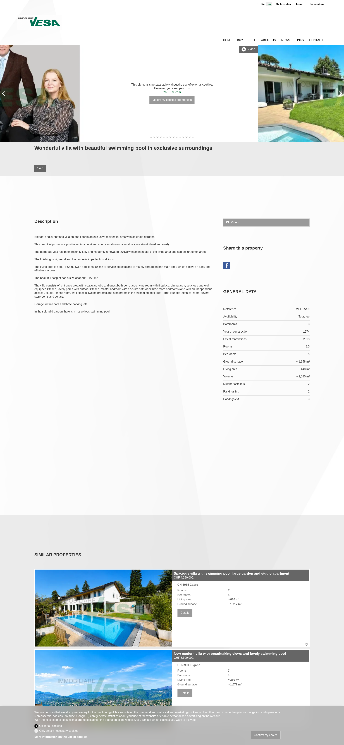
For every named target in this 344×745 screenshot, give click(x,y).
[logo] (39, 22)
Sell (252, 40)
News (285, 40)
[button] (3, 93)
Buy (240, 40)
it (257, 4)
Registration (316, 4)
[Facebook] (226, 266)
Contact (316, 40)
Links (299, 40)
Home (227, 40)
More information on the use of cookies (60, 736)
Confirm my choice (266, 735)
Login (299, 4)
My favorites (283, 4)
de (263, 4)
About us (268, 40)
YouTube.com (172, 92)
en (269, 4)
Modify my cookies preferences (172, 99)
